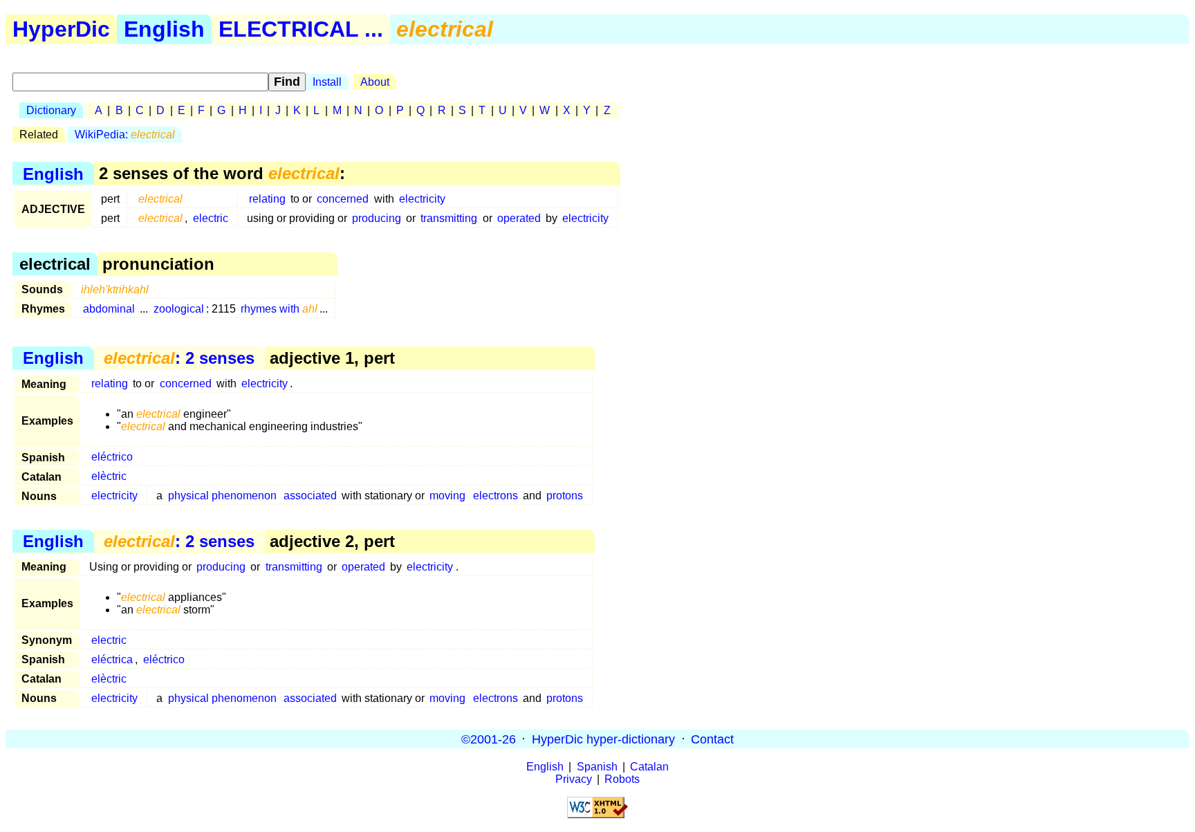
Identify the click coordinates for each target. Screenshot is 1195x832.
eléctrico (112, 457)
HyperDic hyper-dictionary (603, 739)
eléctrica (112, 659)
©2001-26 (488, 739)
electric (210, 218)
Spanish (597, 767)
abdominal (109, 309)
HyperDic (61, 29)
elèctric (109, 476)
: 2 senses (179, 358)
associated (310, 495)
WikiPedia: (125, 134)
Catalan (649, 767)
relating (267, 199)
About (374, 82)
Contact (712, 739)
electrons (495, 495)
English (164, 29)
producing (376, 218)
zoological (179, 309)
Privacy (573, 779)
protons (564, 495)
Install (327, 82)
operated (519, 218)
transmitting (448, 218)
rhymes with (279, 309)
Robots (622, 779)
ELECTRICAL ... (301, 29)
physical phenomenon (222, 495)
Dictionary (51, 110)
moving (447, 495)
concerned (343, 199)
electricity (422, 199)
